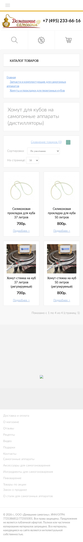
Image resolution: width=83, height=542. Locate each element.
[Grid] (68, 142)
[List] (73, 142)
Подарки (9, 447)
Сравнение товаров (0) (46, 142)
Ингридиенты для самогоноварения (28, 471)
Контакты (9, 453)
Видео (7, 441)
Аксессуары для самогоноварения (26, 465)
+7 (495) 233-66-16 (62, 21)
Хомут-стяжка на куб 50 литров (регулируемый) (61, 282)
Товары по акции (14, 484)
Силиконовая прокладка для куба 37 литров (21, 213)
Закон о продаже (15, 489)
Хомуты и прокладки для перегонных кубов (37, 90)
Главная (11, 77)
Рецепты (9, 434)
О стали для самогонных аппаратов (28, 496)
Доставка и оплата (16, 415)
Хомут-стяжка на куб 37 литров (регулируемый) (21, 282)
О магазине (11, 422)
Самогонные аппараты (18, 459)
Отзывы (8, 428)
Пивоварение (12, 478)
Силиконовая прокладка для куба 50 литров (62, 213)
